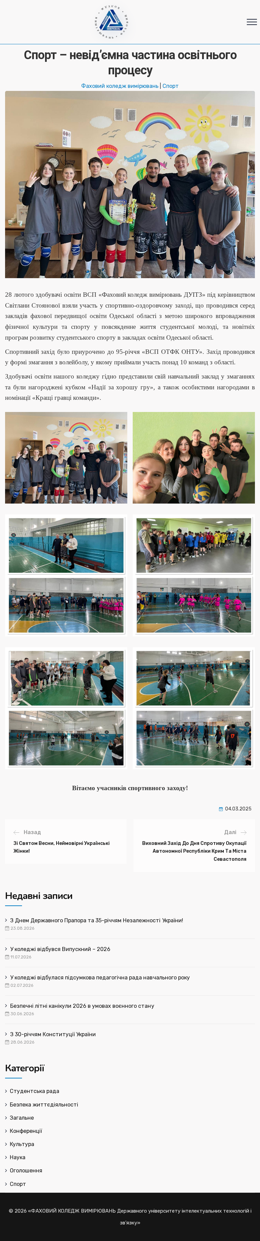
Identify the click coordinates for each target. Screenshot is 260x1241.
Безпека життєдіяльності (44, 1104)
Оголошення (26, 1170)
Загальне (22, 1118)
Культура (22, 1144)
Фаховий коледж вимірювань (119, 86)
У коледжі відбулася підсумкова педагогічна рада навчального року (100, 977)
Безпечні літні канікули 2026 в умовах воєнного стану (82, 1006)
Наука (17, 1157)
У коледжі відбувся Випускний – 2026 (60, 949)
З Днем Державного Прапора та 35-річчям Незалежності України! (96, 920)
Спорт (170, 86)
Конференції (26, 1131)
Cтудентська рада (34, 1091)
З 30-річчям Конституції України (53, 1034)
